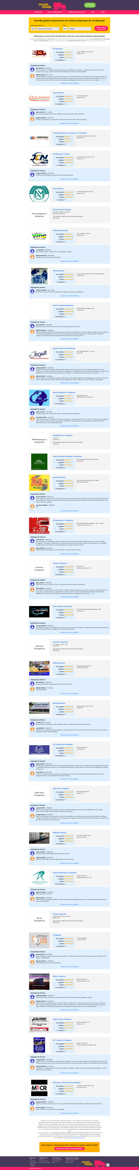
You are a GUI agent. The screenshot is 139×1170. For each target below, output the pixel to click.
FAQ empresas (69, 1162)
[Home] (47, 6)
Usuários (41, 1159)
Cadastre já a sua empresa (90, 5)
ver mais (102, 80)
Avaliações (32, 1164)
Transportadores (43, 1161)
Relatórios (32, 1165)
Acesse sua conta (70, 1161)
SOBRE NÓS (38, 12)
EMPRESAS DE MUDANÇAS (76, 12)
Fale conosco (33, 1161)
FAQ (31, 1159)
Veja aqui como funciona (78, 1138)
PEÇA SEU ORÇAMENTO (55, 12)
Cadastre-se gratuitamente (72, 1159)
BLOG (93, 12)
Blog (54, 1162)
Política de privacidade (44, 1162)
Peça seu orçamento (58, 1159)
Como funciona (33, 1162)
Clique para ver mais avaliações (69, 83)
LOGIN (103, 12)
